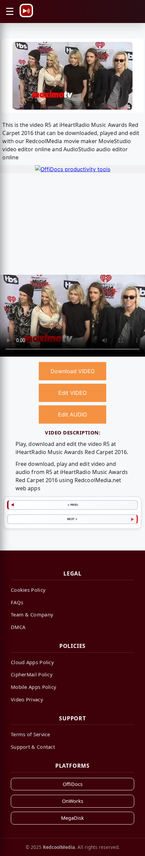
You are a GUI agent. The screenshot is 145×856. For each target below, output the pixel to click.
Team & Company (32, 614)
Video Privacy (27, 699)
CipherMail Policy (32, 674)
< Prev (73, 504)
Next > (72, 519)
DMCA (18, 627)
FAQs (17, 602)
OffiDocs (73, 784)
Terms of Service (30, 734)
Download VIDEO (73, 371)
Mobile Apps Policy (33, 686)
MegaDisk (72, 818)
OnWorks (72, 801)
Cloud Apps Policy (32, 662)
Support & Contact (33, 746)
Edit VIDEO (72, 392)
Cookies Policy (28, 589)
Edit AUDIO (72, 414)
